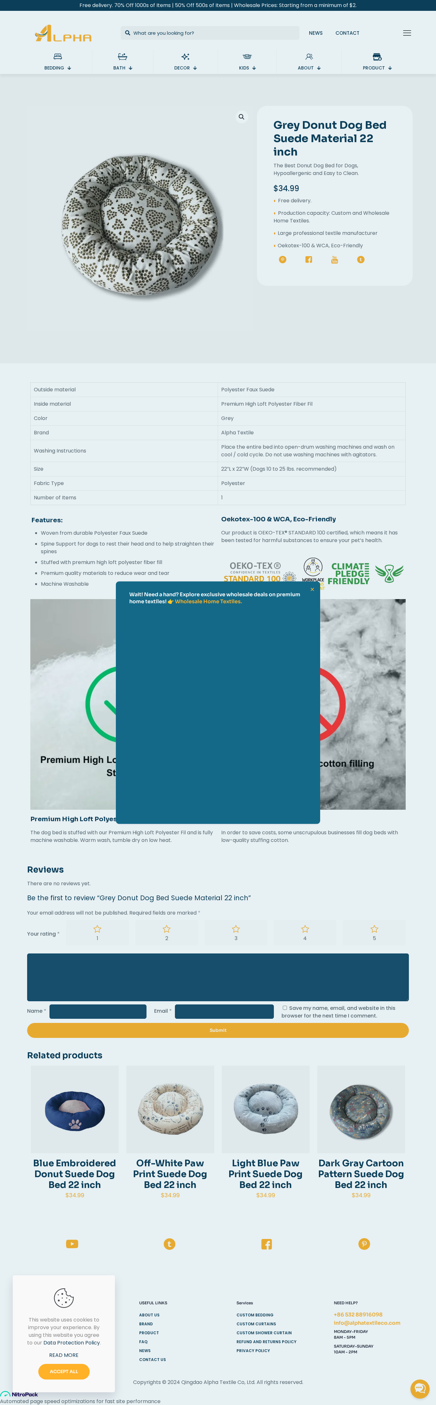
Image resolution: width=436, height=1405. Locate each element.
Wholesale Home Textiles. (208, 601)
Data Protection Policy (71, 1342)
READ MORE (64, 1355)
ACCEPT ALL (64, 1371)
